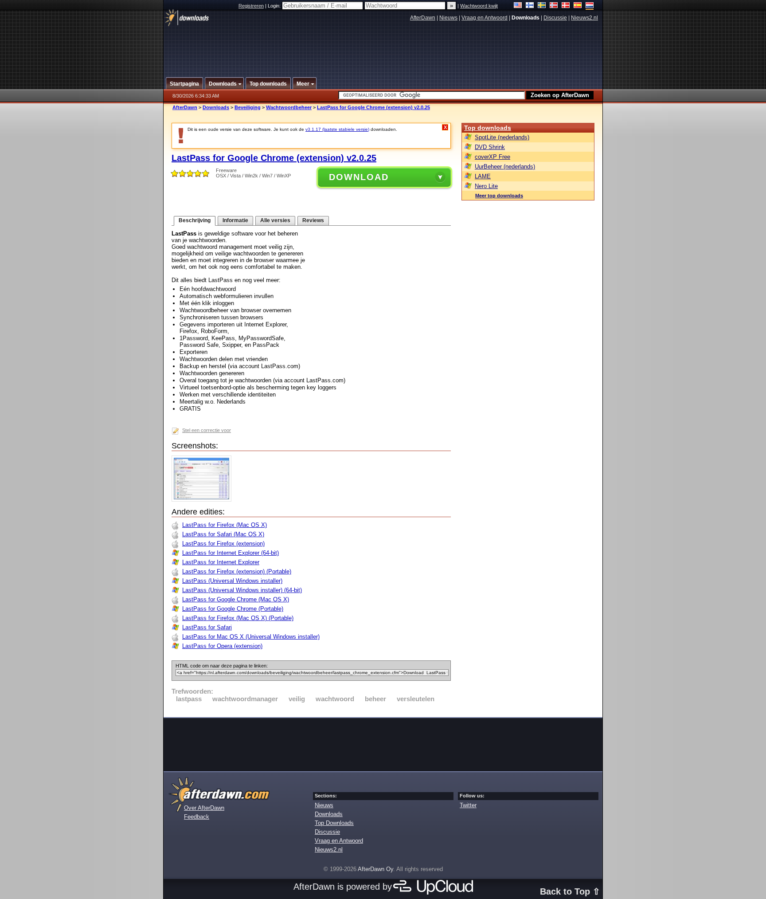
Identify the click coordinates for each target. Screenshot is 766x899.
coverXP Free (492, 156)
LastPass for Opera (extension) (222, 646)
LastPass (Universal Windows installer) (232, 580)
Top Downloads (334, 823)
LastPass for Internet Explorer (220, 562)
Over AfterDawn (204, 808)
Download (359, 177)
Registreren (251, 5)
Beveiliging (247, 107)
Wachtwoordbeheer (289, 107)
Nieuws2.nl (584, 18)
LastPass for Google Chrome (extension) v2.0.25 (373, 107)
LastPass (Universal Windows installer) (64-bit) (242, 590)
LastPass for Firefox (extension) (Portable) (236, 571)
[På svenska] (542, 6)
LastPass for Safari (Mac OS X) (223, 534)
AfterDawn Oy (375, 869)
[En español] (578, 6)
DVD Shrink (490, 147)
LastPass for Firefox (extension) (223, 543)
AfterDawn (422, 18)
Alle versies (275, 220)
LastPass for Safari (207, 627)
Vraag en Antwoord (484, 18)
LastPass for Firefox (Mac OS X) (224, 525)
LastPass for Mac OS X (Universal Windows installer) (251, 636)
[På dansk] (566, 6)
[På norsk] (554, 6)
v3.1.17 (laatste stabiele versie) (337, 129)
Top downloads (487, 127)
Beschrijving (195, 220)
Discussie (555, 18)
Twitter (468, 805)
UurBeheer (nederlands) (505, 166)
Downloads (216, 107)
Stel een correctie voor (206, 430)
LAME (483, 176)
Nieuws (448, 18)
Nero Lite (486, 186)
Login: (275, 5)
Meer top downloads (499, 195)
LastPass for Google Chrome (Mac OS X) (235, 599)
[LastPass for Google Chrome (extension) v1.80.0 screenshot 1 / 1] (204, 499)
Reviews (313, 220)
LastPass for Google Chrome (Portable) (232, 608)
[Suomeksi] (530, 6)
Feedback (196, 816)
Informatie (235, 220)
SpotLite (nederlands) (502, 137)
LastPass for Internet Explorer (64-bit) (230, 553)
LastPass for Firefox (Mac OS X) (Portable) (237, 618)
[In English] (518, 6)
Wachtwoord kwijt (479, 5)
